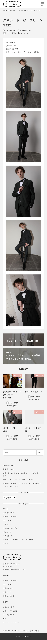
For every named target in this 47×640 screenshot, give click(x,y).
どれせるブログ (8, 513)
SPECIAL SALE (9, 465)
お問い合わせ (34, 631)
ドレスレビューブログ (11, 528)
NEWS (5, 509)
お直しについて (8, 596)
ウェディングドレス (10, 516)
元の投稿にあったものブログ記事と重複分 (18, 539)
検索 (40, 452)
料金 (4, 618)
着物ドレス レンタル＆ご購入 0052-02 (18, 479)
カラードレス (8, 520)
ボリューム (7, 532)
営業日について (8, 469)
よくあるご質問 (8, 607)
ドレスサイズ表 (8, 615)
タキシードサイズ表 (10, 611)
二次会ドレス (8, 536)
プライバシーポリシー (21, 631)
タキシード (25, 33)
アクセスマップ (8, 631)
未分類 (5, 543)
